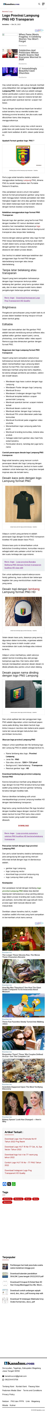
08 (6, 1379)
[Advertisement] (23, 1231)
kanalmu (5, 24)
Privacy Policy (8, 1394)
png (36, 1199)
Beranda (5, 11)
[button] (39, 4)
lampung (19, 1199)
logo (38, 226)
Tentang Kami (8, 1386)
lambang (34, 589)
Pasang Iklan (34, 1386)
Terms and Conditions (32, 1390)
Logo (11, 11)
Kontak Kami (21, 1386)
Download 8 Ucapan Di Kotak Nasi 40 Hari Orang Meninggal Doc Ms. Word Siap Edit (26, 1285)
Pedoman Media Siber (11, 1390)
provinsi (8, 1202)
